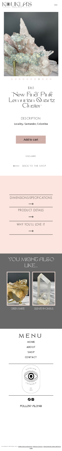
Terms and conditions (25, 446)
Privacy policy (38, 446)
